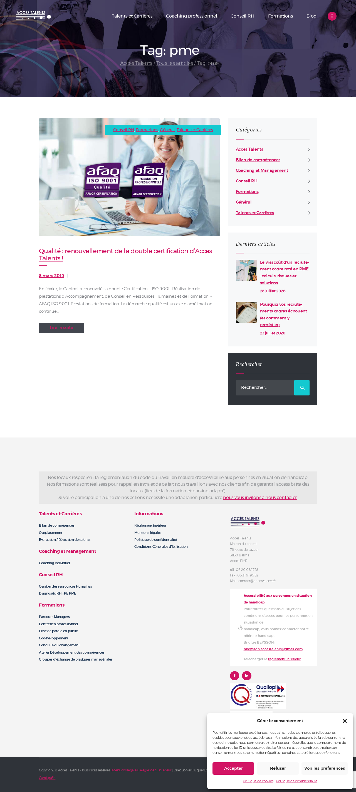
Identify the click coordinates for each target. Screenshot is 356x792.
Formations (147, 130)
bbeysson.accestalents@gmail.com (273, 649)
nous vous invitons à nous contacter (259, 497)
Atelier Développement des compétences (72, 652)
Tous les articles (174, 63)
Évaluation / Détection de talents (64, 539)
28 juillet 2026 (273, 291)
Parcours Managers (54, 617)
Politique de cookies (258, 781)
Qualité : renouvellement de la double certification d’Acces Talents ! (125, 254)
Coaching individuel (54, 563)
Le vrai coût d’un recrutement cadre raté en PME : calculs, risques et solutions (285, 272)
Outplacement (50, 532)
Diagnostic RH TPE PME (57, 593)
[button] (345, 721)
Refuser (278, 768)
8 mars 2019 (51, 276)
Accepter (233, 768)
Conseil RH (123, 130)
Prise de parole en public (58, 631)
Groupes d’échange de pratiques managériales (76, 659)
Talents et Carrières (195, 130)
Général (167, 130)
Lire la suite (61, 328)
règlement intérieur (284, 659)
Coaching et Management (262, 170)
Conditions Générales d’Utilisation (161, 546)
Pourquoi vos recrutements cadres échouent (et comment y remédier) (283, 314)
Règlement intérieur (150, 525)
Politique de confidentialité (296, 781)
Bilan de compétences (258, 160)
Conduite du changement (59, 645)
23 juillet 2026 (272, 333)
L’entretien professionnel (58, 624)
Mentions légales (147, 532)
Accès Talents (136, 63)
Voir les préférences (324, 768)
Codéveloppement (53, 638)
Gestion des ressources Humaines (65, 586)
